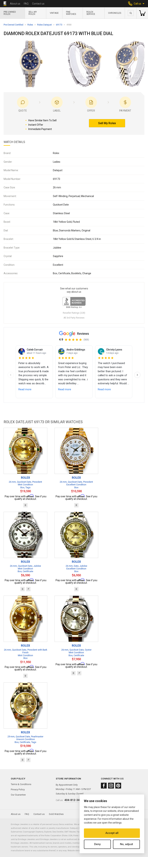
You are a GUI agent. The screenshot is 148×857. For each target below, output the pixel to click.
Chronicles (114, 13)
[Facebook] (104, 785)
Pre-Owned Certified (13, 25)
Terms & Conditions (21, 784)
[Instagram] (111, 785)
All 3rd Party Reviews (74, 318)
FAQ (26, 3)
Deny (97, 844)
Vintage (54, 13)
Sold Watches (56, 814)
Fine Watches (71, 13)
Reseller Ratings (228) (74, 313)
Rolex (30, 25)
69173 (59, 25)
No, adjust (126, 844)
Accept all (111, 833)
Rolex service (90, 13)
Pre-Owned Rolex (10, 13)
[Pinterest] (118, 785)
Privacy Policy (18, 789)
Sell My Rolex (33, 13)
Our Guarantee (18, 794)
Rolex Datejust (44, 25)
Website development (77, 850)
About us (15, 3)
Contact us (38, 3)
